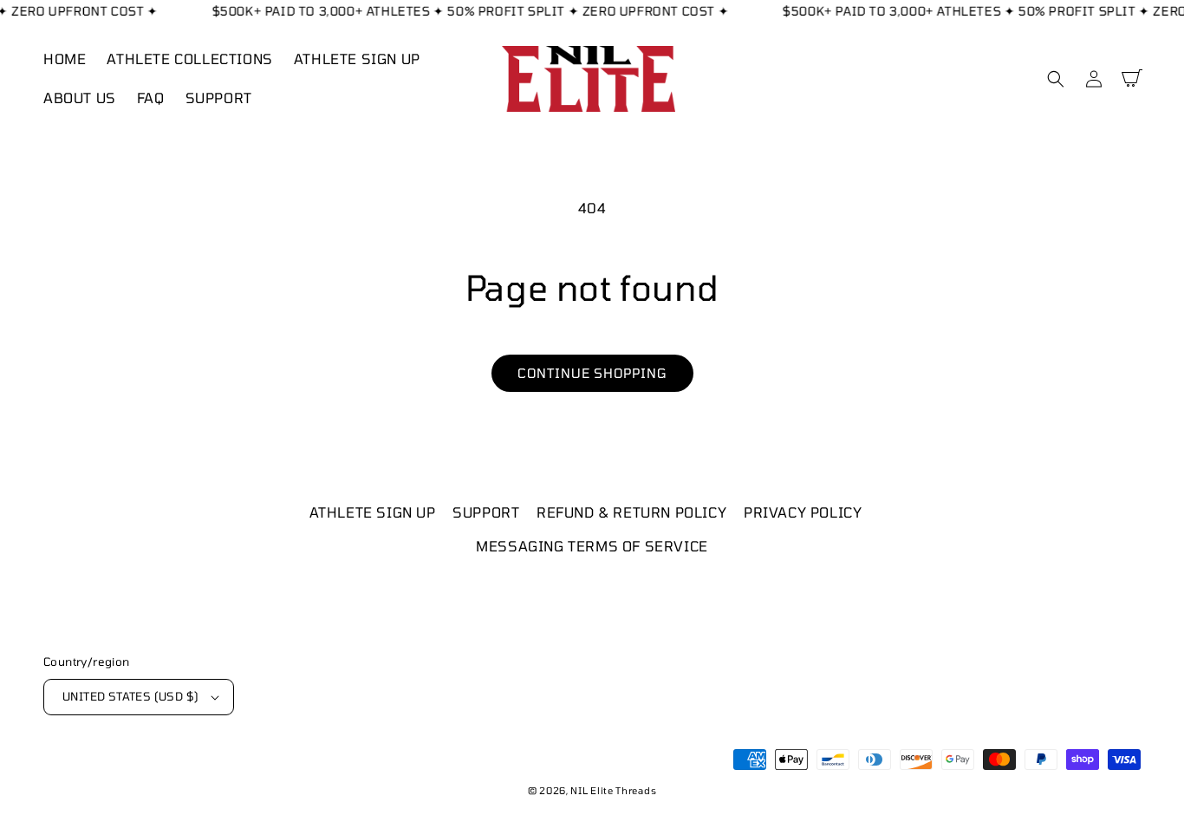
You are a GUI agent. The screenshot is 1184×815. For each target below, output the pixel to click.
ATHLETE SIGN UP (372, 512)
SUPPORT (485, 512)
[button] (1056, 79)
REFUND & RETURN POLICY (631, 512)
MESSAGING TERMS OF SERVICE (592, 546)
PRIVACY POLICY (803, 512)
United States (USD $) (130, 696)
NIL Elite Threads (613, 790)
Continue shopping (592, 373)
